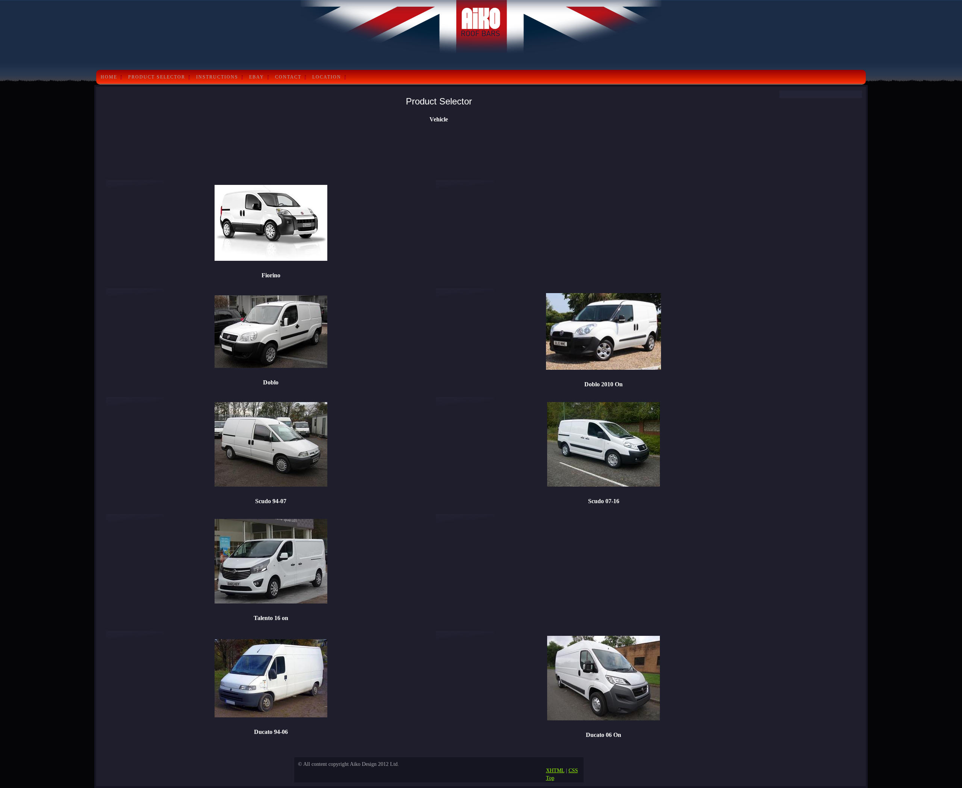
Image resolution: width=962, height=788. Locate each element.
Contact (288, 77)
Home (109, 77)
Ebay (256, 77)
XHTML (555, 770)
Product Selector (156, 77)
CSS (573, 770)
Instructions (217, 77)
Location (326, 77)
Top (550, 778)
